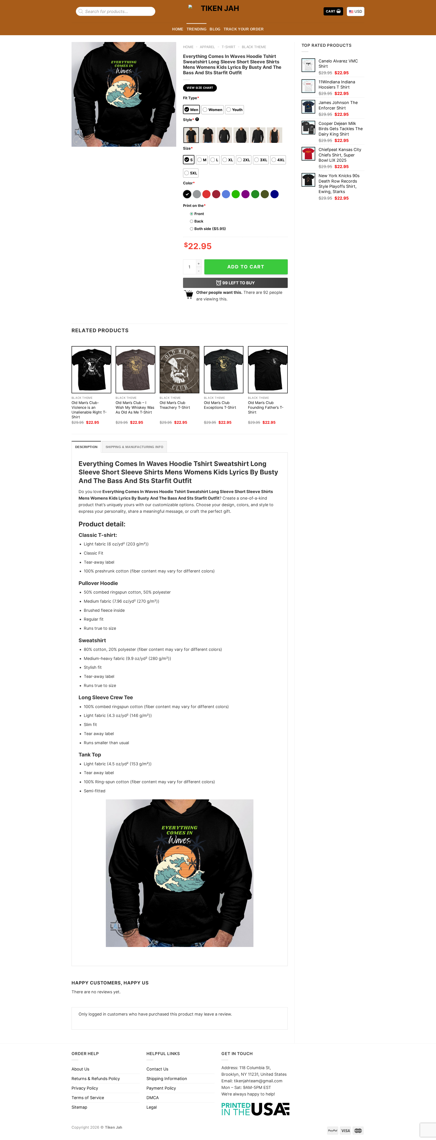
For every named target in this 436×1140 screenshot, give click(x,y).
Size (188, 148)
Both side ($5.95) (210, 228)
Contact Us (157, 1069)
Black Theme (254, 47)
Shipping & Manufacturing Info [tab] (134, 447)
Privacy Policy (85, 1088)
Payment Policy (161, 1088)
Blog (215, 29)
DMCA (152, 1097)
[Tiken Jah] (218, 11)
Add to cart (246, 267)
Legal (151, 1107)
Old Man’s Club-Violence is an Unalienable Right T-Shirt (89, 409)
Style (190, 119)
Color (189, 183)
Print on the (194, 205)
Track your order (244, 29)
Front (199, 213)
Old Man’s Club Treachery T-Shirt (175, 405)
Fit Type (191, 98)
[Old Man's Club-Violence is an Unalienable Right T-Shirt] (91, 370)
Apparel (207, 47)
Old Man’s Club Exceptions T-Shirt (220, 405)
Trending (197, 29)
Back (198, 221)
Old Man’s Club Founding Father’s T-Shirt (265, 407)
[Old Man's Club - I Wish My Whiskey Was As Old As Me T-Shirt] (135, 370)
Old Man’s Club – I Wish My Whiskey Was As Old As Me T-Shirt (135, 407)
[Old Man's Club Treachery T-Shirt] (179, 370)
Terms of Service (88, 1097)
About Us (80, 1069)
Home (177, 29)
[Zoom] (78, 141)
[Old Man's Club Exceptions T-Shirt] (223, 370)
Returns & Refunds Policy (96, 1078)
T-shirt (228, 47)
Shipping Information (166, 1078)
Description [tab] (86, 447)
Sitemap (79, 1107)
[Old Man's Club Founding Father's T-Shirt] (267, 370)
